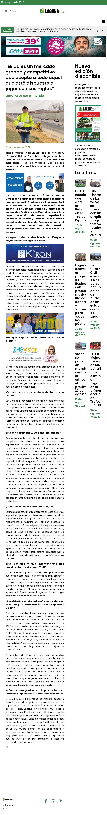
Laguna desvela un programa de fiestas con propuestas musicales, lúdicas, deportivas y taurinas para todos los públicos (84, 294)
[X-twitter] (61, 800)
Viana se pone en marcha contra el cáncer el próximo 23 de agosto (81, 374)
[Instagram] (53, 800)
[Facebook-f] (45, 800)
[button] (103, 21)
